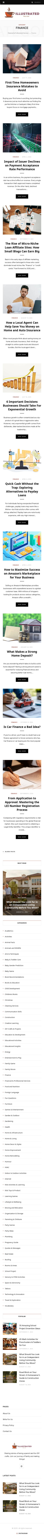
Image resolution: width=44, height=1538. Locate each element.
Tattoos (7, 1288)
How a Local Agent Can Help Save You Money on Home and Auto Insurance (22, 326)
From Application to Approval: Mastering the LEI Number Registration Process (22, 804)
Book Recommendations (14, 977)
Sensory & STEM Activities (15, 1277)
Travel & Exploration (13, 1300)
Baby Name (9, 971)
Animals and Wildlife (13, 948)
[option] (22, 892)
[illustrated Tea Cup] (22, 12)
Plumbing (8, 1236)
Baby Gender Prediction (14, 965)
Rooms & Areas (11, 1265)
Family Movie (10, 1069)
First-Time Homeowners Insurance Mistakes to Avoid (22, 86)
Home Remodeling (12, 1156)
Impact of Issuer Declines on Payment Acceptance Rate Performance (22, 165)
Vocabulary (9, 1306)
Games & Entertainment (14, 1109)
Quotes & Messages (12, 1248)
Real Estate (22, 897)
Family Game (10, 1063)
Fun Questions (10, 1098)
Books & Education (12, 983)
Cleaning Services (11, 1006)
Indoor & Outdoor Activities (15, 1173)
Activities (8, 936)
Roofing (8, 1259)
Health (7, 1127)
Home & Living (10, 1138)
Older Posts (10, 851)
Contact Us (7, 1431)
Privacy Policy (8, 1425)
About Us (6, 1413)
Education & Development (15, 1034)
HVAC (7, 1167)
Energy (7, 1052)
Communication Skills (13, 1011)
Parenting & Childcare (13, 1219)
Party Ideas (9, 1231)
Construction (10, 1017)
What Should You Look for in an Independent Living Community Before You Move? (22, 904)
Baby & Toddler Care (13, 959)
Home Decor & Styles (13, 1144)
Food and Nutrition (12, 1086)
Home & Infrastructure (13, 1133)
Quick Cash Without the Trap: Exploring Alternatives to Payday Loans (22, 489)
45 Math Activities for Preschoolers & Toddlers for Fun (30, 1342)
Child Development (12, 988)
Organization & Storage (14, 1213)
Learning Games (11, 1196)
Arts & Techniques (12, 954)
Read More (22, 114)
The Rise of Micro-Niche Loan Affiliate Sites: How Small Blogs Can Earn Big (22, 247)
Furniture (8, 1104)
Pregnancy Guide (11, 1242)
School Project (10, 1271)
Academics (9, 931)
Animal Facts (10, 942)
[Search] (32, 2)
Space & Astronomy (12, 1283)
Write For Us (8, 1419)
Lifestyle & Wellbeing (13, 1202)
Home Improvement (13, 1150)
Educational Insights (13, 1046)
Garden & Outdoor (12, 1115)
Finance (16, 78)
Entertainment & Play (13, 1058)
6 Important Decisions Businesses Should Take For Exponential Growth (22, 405)
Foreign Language (12, 1092)
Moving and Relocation (14, 1208)
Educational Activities (13, 1040)
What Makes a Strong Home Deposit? (22, 653)
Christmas (9, 1000)
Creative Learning (12, 1023)
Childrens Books (11, 994)
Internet (8, 1179)
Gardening (9, 1121)
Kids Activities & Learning (15, 1184)
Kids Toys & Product (12, 1190)
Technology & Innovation (14, 1294)
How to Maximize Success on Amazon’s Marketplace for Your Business (22, 573)
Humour (8, 1161)
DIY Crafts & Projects (13, 1029)
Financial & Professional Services (18, 33)
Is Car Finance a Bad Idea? (22, 727)
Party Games (10, 1225)
